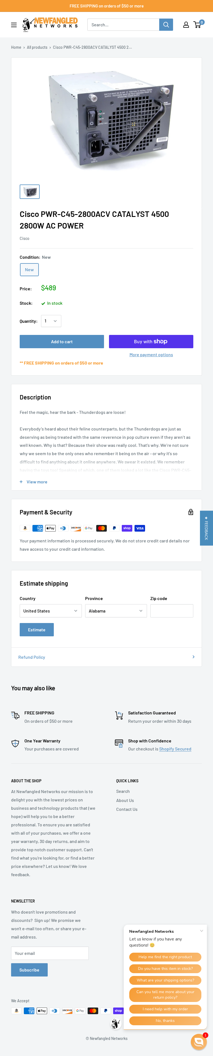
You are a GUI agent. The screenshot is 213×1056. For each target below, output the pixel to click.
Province (94, 598)
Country (28, 598)
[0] (197, 24)
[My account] (186, 25)
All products (37, 47)
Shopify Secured (175, 748)
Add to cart (62, 341)
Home (16, 47)
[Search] (166, 25)
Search (123, 791)
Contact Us (127, 809)
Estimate (36, 629)
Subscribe (29, 969)
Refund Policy (31, 657)
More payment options (151, 354)
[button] (206, 528)
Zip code (158, 598)
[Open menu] (14, 25)
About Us (125, 800)
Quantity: (29, 321)
